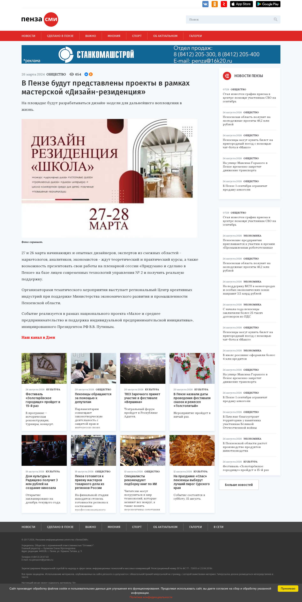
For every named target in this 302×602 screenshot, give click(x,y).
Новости (28, 36)
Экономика (252, 235)
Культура (53, 389)
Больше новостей (239, 485)
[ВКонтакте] (86, 74)
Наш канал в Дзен (38, 337)
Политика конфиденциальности (151, 597)
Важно (90, 36)
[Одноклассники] (91, 74)
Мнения (114, 36)
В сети (219, 527)
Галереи (195, 36)
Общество (56, 74)
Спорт (137, 36)
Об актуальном (165, 36)
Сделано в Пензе (60, 36)
